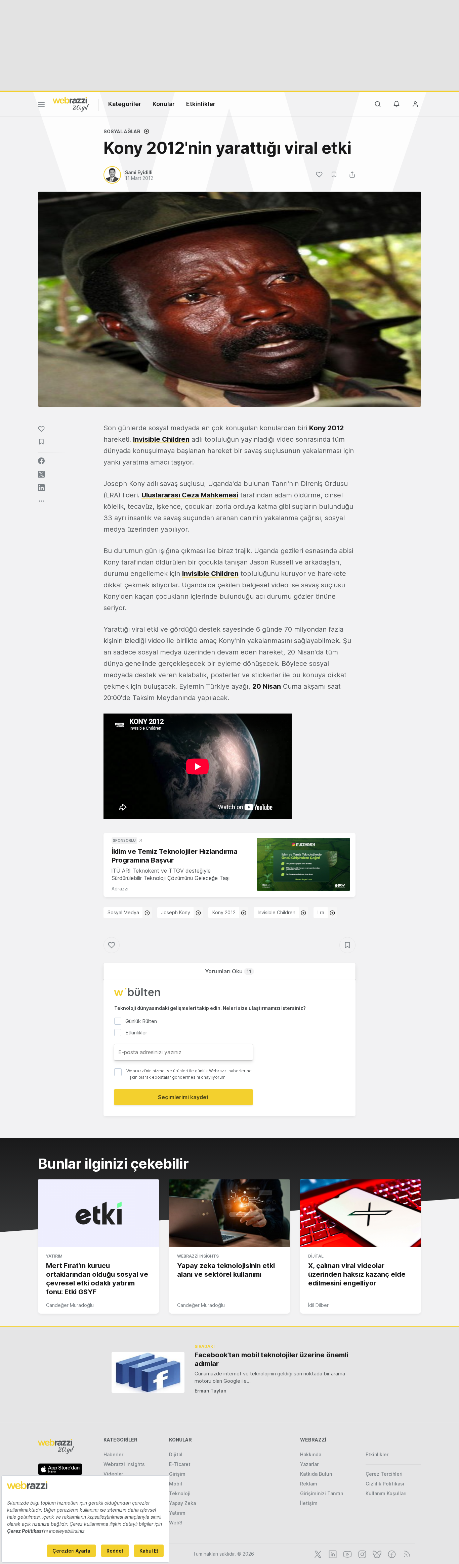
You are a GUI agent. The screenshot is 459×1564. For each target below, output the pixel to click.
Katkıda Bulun (316, 1474)
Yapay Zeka (182, 1503)
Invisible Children (161, 439)
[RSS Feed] (406, 1554)
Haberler (113, 1454)
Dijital (316, 1256)
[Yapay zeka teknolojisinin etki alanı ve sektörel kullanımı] (229, 1213)
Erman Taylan (210, 1391)
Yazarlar (309, 1464)
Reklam (308, 1483)
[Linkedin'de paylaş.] (41, 487)
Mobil (175, 1483)
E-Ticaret (180, 1464)
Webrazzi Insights (198, 1256)
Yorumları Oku (228, 971)
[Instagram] (362, 1554)
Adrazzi (120, 888)
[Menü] (41, 105)
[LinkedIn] (332, 1554)
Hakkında (310, 1454)
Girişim (177, 1474)
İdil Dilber (318, 1305)
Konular (164, 103)
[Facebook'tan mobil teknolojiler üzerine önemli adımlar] (148, 1372)
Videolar (113, 1474)
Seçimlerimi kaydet (183, 1097)
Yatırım (54, 1256)
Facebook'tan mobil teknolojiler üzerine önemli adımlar (271, 1359)
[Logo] (71, 103)
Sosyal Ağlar (121, 131)
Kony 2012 (224, 912)
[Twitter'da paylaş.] (41, 474)
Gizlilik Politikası (385, 1483)
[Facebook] (391, 1554)
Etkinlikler (200, 103)
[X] (317, 1554)
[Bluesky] (376, 1554)
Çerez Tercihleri (384, 1474)
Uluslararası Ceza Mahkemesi (189, 495)
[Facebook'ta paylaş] (41, 460)
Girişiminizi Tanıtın (321, 1493)
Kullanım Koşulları (386, 1493)
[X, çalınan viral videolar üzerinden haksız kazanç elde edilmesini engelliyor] (360, 1213)
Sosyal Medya (123, 912)
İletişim (309, 1503)
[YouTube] (347, 1554)
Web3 (175, 1522)
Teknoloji (180, 1493)
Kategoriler (124, 103)
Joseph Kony (175, 912)
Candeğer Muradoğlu (70, 1305)
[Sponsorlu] (303, 864)
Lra (321, 912)
